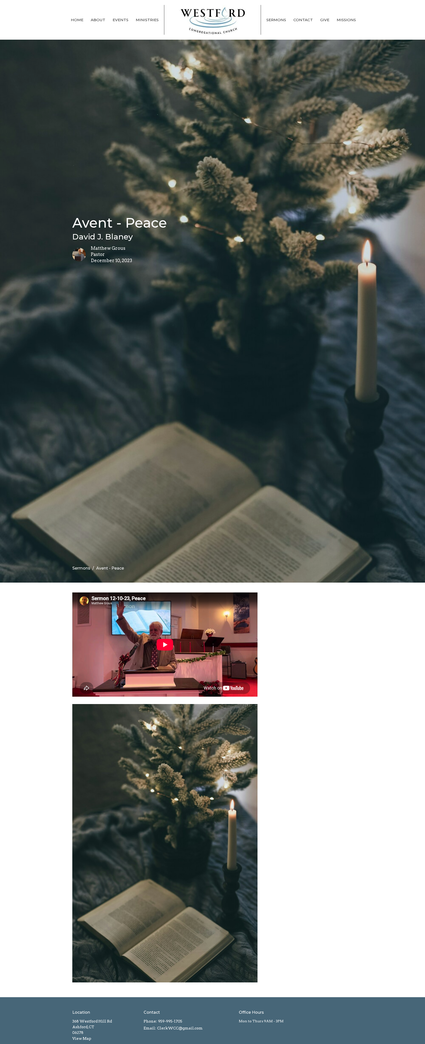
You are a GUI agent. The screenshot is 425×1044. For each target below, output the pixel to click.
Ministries (147, 19)
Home (77, 19)
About (98, 19)
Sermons (276, 19)
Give (324, 19)
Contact (303, 19)
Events (120, 19)
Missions (346, 19)
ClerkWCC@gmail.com (180, 1028)
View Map (81, 1038)
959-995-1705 (170, 1021)
